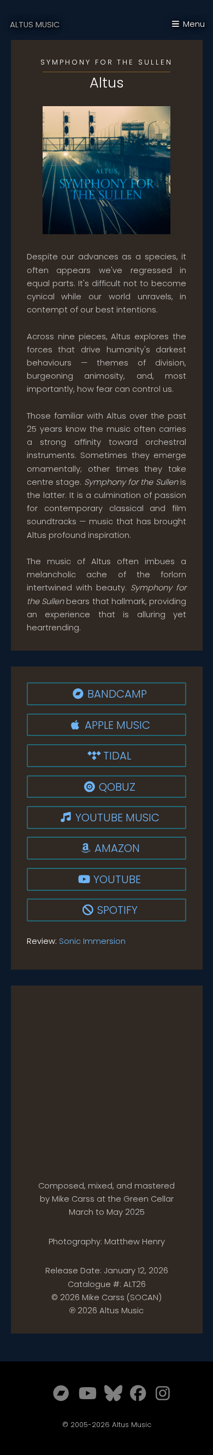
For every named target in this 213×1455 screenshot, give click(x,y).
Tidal (117, 755)
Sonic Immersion (92, 941)
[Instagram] (160, 1393)
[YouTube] (83, 1393)
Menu (194, 24)
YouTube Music (110, 817)
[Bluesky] (109, 1393)
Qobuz (109, 787)
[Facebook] (135, 1393)
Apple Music (117, 725)
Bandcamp (117, 694)
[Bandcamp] (58, 1393)
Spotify (110, 910)
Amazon (117, 848)
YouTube (117, 879)
